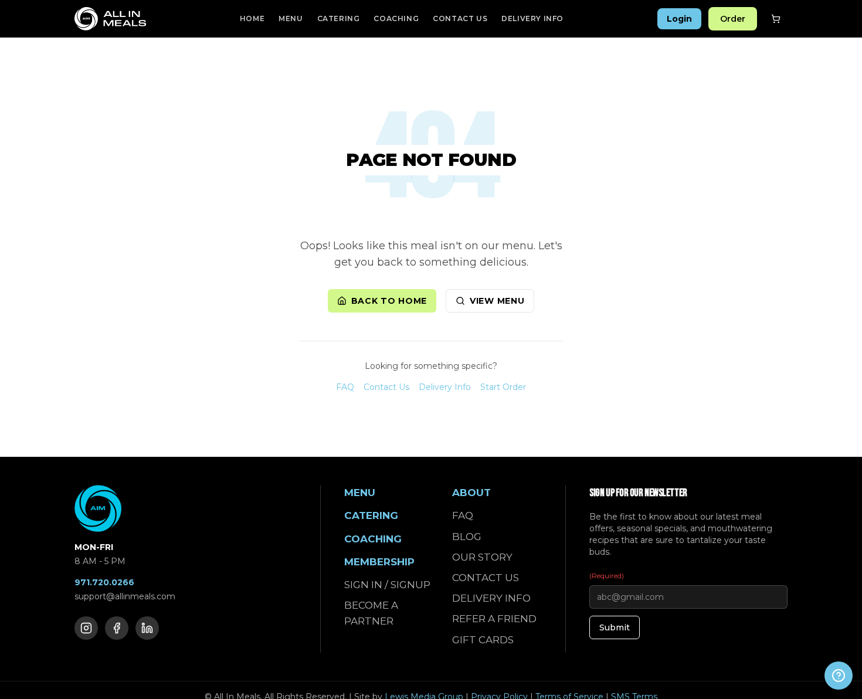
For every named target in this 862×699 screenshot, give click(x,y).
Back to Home (389, 301)
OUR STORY (482, 557)
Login (679, 18)
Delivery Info (445, 387)
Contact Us (386, 387)
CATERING (338, 18)
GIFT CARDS (483, 640)
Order (732, 18)
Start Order (503, 387)
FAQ (345, 387)
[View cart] (776, 18)
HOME (252, 18)
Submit (614, 627)
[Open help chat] (838, 675)
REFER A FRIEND (494, 619)
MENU (291, 18)
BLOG (466, 536)
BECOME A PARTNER (371, 613)
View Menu (497, 301)
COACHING (396, 18)
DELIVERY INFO (532, 18)
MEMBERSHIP (379, 562)
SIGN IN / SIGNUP (387, 585)
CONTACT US (460, 18)
